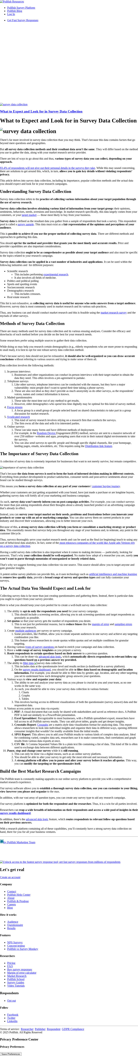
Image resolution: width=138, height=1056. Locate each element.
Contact (11, 891)
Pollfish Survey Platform (21, 7)
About (10, 897)
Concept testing (16, 945)
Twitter (11, 1017)
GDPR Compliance (73, 1029)
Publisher (40, 1029)
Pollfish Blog (14, 10)
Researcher (27, 1029)
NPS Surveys (14, 942)
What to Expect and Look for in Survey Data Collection (41, 111)
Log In (11, 14)
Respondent (53, 1029)
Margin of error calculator (21, 972)
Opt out (11, 1000)
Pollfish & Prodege (18, 901)
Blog (10, 907)
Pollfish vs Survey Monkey (22, 948)
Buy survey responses (19, 969)
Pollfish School (15, 979)
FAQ (10, 966)
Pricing (11, 963)
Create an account (10, 877)
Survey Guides (15, 982)
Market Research (16, 975)
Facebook (12, 1014)
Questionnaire (15, 924)
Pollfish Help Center (18, 894)
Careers (11, 904)
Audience (12, 921)
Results (11, 928)
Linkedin (12, 1021)
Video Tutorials (16, 985)
